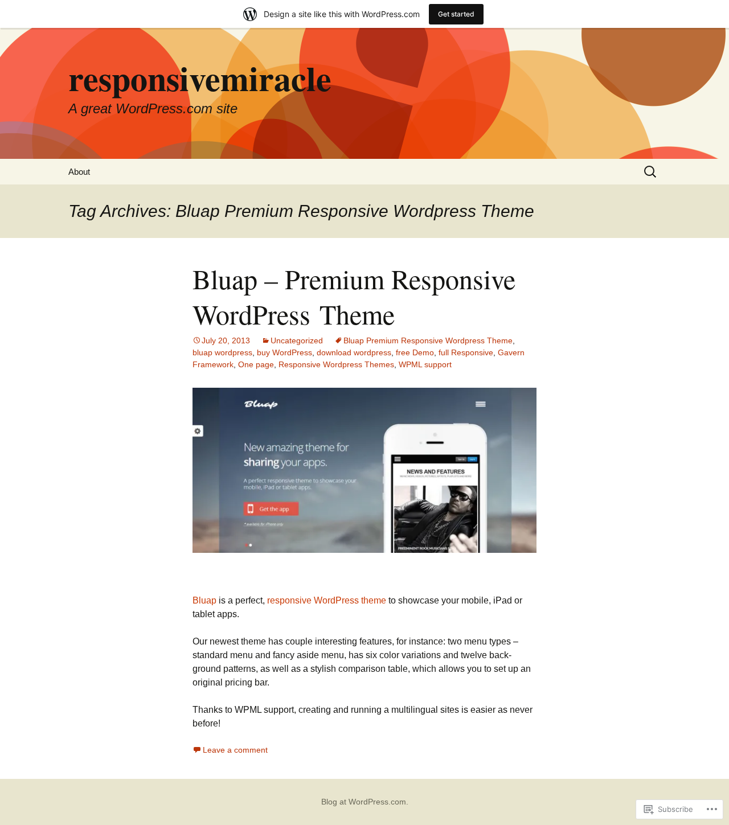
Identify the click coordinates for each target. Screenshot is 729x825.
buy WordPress (284, 352)
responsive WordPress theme (326, 600)
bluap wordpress (222, 352)
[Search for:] (651, 172)
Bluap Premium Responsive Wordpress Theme (428, 340)
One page (256, 364)
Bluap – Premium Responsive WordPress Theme (354, 296)
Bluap (204, 600)
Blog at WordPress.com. (364, 801)
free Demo (415, 352)
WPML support (425, 364)
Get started (456, 14)
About (79, 172)
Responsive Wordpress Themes (336, 364)
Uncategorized (297, 340)
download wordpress (354, 352)
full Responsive (466, 352)
